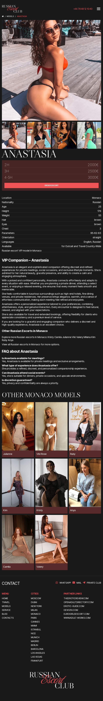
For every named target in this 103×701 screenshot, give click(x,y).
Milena (87, 337)
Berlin (34, 645)
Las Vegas (36, 656)
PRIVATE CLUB (94, 582)
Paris (34, 618)
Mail (78, 582)
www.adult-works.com (77, 618)
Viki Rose (41, 453)
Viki (74, 337)
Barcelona (37, 649)
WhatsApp (65, 582)
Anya (10, 340)
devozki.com (71, 610)
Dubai (34, 602)
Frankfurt (37, 660)
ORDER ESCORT (51, 185)
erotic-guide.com (74, 606)
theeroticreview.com (76, 598)
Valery (79, 337)
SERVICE (6, 610)
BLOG (4, 614)
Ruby (4, 340)
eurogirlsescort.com (76, 614)
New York (36, 606)
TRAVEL (6, 602)
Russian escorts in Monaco (25, 344)
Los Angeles (38, 653)
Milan (34, 610)
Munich (35, 637)
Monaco (35, 614)
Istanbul (36, 629)
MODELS (6, 606)
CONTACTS (8, 618)
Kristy (51, 337)
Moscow (36, 598)
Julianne (66, 337)
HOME (5, 598)
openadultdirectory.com (78, 602)
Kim (93, 337)
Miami (34, 625)
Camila (58, 337)
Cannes (35, 621)
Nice (33, 633)
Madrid (35, 641)
